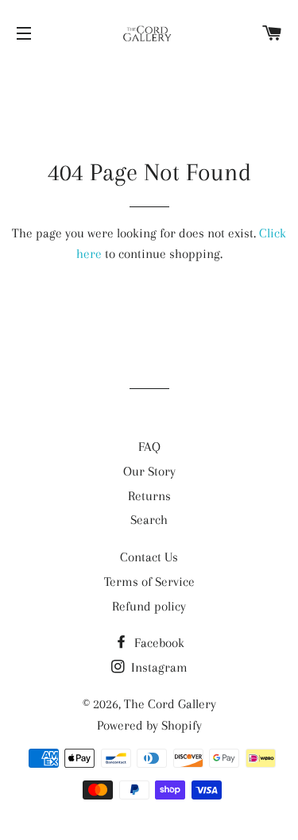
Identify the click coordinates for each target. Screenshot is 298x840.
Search (149, 519)
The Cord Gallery (170, 703)
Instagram (158, 667)
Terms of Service (149, 581)
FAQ (149, 446)
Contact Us (149, 556)
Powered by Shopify (149, 725)
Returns (149, 495)
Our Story (149, 471)
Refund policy (149, 606)
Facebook (157, 642)
